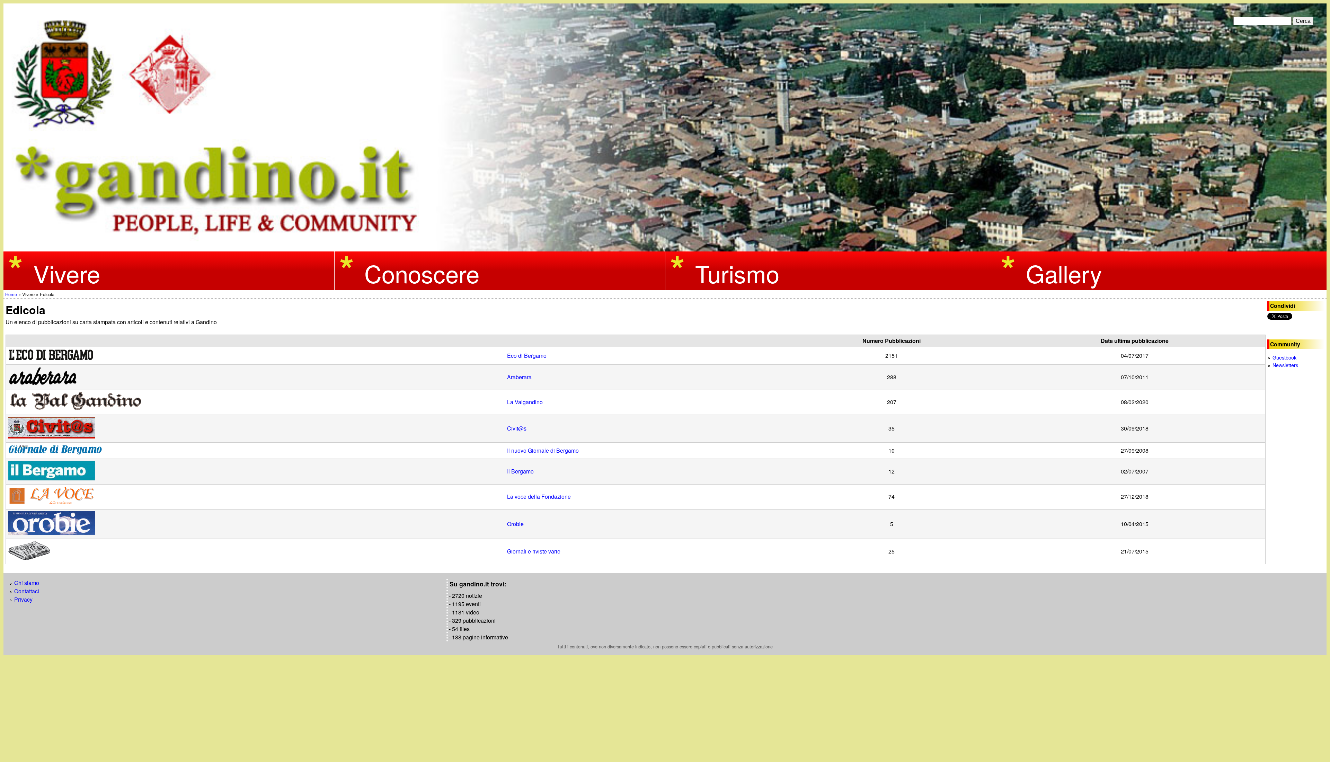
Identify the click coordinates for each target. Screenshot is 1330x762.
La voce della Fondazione (539, 496)
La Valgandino (525, 402)
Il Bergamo (520, 471)
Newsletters (1285, 365)
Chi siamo (26, 583)
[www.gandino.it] (665, 247)
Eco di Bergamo (527, 356)
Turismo (737, 273)
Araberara (519, 377)
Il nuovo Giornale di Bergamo (543, 450)
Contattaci (26, 591)
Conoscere (421, 273)
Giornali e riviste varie (533, 551)
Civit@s (516, 428)
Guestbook (1284, 357)
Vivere (66, 273)
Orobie (515, 524)
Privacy (23, 599)
